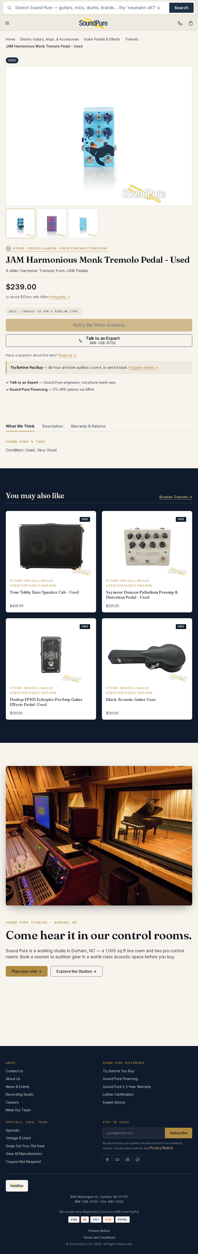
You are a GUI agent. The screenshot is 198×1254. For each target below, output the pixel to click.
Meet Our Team (18, 1110)
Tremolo (131, 39)
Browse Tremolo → (175, 497)
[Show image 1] (20, 223)
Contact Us (14, 1071)
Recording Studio (20, 1094)
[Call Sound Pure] (180, 23)
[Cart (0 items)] (190, 23)
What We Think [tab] (20, 426)
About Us (13, 1079)
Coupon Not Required (23, 1162)
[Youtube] (117, 1159)
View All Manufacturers (24, 1154)
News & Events (17, 1087)
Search (181, 7)
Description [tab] (52, 426)
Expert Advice (114, 1102)
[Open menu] (7, 23)
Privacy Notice (161, 1148)
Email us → (67, 355)
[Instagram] (127, 1159)
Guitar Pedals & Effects (102, 39)
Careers (12, 1102)
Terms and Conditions (99, 1237)
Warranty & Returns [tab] (88, 426)
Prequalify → (60, 297)
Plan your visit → (27, 971)
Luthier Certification (118, 1094)
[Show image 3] (83, 223)
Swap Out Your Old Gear (25, 1146)
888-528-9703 (86, 1201)
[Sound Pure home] (93, 23)
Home (10, 39)
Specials (12, 1130)
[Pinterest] (137, 1159)
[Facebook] (107, 1159)
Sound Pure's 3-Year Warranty (127, 1087)
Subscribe (178, 1133)
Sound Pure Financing (120, 1079)
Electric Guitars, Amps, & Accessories (49, 39)
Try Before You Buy (118, 1071)
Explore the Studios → (77, 971)
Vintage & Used (18, 1138)
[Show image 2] (52, 223)
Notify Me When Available (99, 325)
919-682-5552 (112, 1201)
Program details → (143, 367)
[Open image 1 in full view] (99, 136)
